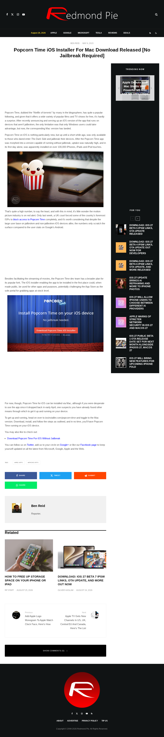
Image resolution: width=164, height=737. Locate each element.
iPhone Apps (33, 462)
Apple (53, 33)
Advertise (72, 721)
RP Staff (9, 590)
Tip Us (105, 721)
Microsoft (83, 33)
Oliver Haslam (65, 590)
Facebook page (88, 444)
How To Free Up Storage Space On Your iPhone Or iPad (25, 580)
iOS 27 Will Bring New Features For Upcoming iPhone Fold (141, 362)
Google (67, 33)
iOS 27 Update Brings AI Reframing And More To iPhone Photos (140, 283)
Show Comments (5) (54, 651)
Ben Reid (75, 43)
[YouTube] (23, 14)
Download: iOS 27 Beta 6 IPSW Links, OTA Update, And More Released (141, 265)
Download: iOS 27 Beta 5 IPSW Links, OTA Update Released (141, 229)
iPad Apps (19, 462)
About (60, 721)
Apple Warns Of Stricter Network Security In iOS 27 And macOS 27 (141, 322)
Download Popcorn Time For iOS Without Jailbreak (33, 438)
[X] (12, 14)
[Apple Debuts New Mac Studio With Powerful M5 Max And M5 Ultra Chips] (135, 88)
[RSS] (150, 33)
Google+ (64, 444)
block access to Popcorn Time (29, 219)
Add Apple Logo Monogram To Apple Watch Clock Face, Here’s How (39, 618)
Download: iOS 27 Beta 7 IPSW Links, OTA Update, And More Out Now (81, 580)
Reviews (112, 33)
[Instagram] (18, 14)
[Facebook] (7, 14)
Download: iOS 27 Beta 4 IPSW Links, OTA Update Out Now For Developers (141, 247)
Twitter (30, 444)
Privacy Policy (90, 721)
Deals (126, 33)
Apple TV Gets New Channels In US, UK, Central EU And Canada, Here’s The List (73, 620)
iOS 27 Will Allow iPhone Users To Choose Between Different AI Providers (141, 303)
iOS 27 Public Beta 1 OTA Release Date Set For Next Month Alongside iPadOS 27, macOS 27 (141, 343)
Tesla (99, 33)
